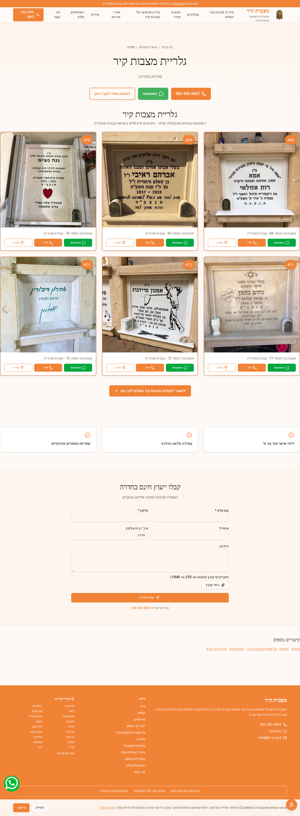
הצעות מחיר (176, 14)
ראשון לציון (35, 716)
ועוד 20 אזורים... (65, 753)
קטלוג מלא (236, 649)
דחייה (39, 807)
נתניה (71, 727)
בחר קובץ (212, 584)
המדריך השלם (136, 726)
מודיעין (38, 737)
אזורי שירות (116, 14)
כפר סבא (37, 727)
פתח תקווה (68, 716)
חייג (249, 243)
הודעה (224, 546)
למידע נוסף (107, 807)
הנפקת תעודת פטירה (114, 791)
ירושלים (37, 706)
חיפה (72, 711)
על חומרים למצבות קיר (262, 649)
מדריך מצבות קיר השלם (221, 14)
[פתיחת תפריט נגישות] (291, 804)
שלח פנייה (146, 597)
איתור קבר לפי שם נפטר (149, 791)
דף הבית (167, 47)
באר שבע (37, 711)
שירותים (139, 719)
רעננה (39, 721)
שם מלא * (222, 510)
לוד (40, 747)
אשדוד (71, 742)
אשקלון (38, 742)
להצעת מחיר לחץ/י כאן (112, 94)
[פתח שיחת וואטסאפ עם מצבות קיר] (12, 784)
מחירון (296, 649)
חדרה (71, 747)
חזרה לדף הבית (216, 649)
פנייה (220, 243)
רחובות (70, 721)
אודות (95, 14)
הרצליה (70, 732)
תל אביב (70, 706)
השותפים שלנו (77, 14)
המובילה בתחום (135, 758)
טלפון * (143, 510)
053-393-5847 (28, 14)
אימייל (224, 528)
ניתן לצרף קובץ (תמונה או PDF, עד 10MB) (199, 577)
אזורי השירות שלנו (132, 752)
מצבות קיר (178, 3)
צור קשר (57, 14)
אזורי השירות (148, 47)
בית (143, 706)
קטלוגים (193, 14)
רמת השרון (36, 732)
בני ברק (70, 737)
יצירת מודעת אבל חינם (186, 791)
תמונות (284, 649)
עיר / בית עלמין (137, 528)
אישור (21, 807)
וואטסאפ (150, 94)
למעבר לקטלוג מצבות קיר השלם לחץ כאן (152, 391)
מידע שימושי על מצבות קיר (148, 14)
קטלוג (141, 712)
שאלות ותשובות (134, 745)
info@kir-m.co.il (270, 738)
